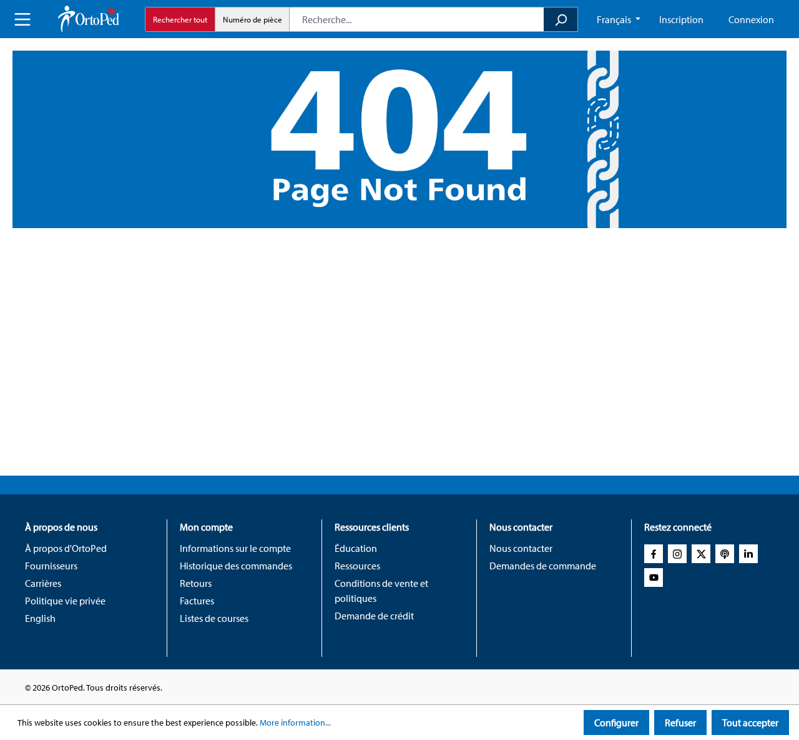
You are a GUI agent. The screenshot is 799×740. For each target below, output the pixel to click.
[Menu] (22, 19)
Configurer (616, 722)
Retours (196, 583)
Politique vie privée (65, 600)
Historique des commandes (236, 565)
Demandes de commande (542, 565)
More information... (295, 722)
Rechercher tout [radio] (180, 19)
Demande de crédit (374, 615)
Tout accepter (750, 722)
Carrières (43, 583)
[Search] (561, 19)
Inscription (681, 19)
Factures (197, 600)
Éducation (356, 548)
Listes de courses (214, 618)
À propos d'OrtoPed (66, 548)
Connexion (751, 19)
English (40, 618)
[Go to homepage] (88, 19)
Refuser (680, 722)
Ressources (357, 565)
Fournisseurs (51, 565)
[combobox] (416, 19)
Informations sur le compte (235, 548)
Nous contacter (520, 548)
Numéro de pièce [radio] (252, 19)
